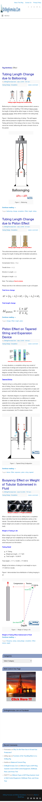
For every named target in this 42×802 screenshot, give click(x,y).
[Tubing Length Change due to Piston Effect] (21, 242)
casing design (21, 641)
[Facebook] (28, 7)
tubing (34, 211)
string (26, 472)
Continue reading (9, 207)
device (8, 472)
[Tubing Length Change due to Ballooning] (21, 97)
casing (14, 641)
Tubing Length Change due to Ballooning (18, 76)
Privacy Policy (37, 2)
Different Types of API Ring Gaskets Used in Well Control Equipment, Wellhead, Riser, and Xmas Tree (21, 768)
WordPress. (21, 797)
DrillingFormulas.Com (10, 82)
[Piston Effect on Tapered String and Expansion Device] (21, 356)
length (30, 211)
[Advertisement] (21, 40)
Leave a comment (33, 85)
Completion (14, 85)
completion (21, 211)
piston (21, 321)
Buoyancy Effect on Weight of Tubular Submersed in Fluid (20, 484)
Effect (26, 211)
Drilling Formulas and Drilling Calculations (14, 795)
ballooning (9, 211)
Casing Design (6, 85)
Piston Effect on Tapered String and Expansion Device (19, 332)
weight (8, 643)
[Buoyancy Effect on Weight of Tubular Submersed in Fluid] (21, 507)
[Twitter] (31, 7)
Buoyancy (9, 641)
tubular (4, 643)
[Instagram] (36, 7)
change (15, 211)
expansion (18, 472)
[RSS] (39, 7)
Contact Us (28, 2)
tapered (31, 472)
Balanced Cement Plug (18, 762)
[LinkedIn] (34, 7)
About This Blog (18, 2)
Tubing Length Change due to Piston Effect (18, 221)
